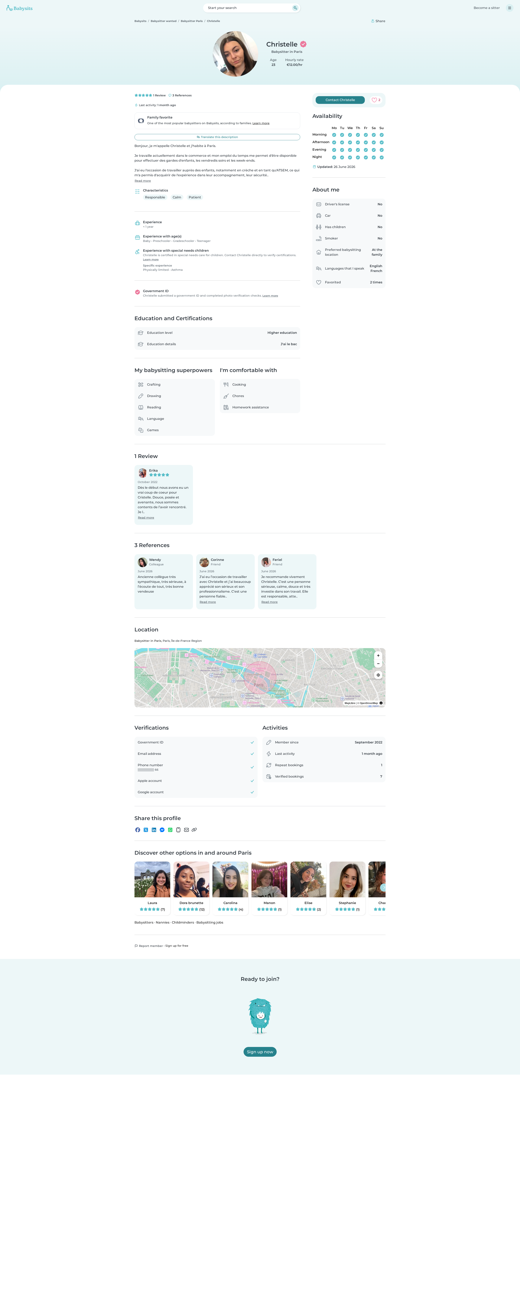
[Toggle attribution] (381, 703)
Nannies (162, 923)
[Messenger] (162, 829)
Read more (143, 181)
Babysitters (143, 923)
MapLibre (350, 703)
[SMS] (178, 829)
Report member (150, 946)
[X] (146, 829)
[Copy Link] (194, 829)
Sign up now (260, 1051)
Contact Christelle (340, 100)
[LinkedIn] (154, 829)
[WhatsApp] (170, 829)
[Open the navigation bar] (510, 8)
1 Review (159, 95)
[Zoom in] (378, 656)
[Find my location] (378, 675)
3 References (182, 95)
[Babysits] (19, 8)
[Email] (186, 829)
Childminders (183, 923)
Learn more (261, 123)
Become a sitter (487, 8)
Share (380, 21)
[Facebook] (137, 829)
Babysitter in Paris (286, 52)
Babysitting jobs (209, 923)
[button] (163, 495)
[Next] (384, 888)
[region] (260, 678)
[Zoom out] (378, 664)
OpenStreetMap (369, 703)
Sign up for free (176, 946)
